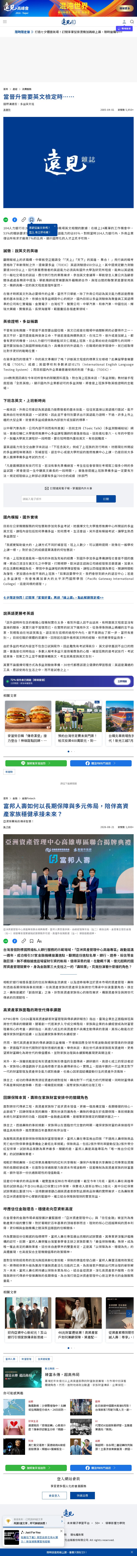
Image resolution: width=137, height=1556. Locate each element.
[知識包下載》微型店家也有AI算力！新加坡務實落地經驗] (12, 1537)
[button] (129, 717)
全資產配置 (44, 1359)
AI (96, 1421)
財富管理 (27, 1359)
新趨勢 (9, 771)
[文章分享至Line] (5, 219)
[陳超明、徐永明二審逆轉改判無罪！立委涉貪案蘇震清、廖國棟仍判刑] (81, 1446)
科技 (30, 1440)
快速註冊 (82, 1495)
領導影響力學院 (115, 1523)
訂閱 (106, 499)
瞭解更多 (125, 8)
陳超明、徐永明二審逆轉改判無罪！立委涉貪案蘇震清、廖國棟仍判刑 (114, 1447)
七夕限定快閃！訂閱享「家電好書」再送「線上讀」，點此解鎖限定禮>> (53, 597)
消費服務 (26, 89)
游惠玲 (7, 109)
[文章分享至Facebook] (15, 219)
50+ (97, 1523)
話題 (30, 1401)
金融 (15, 798)
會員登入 (54, 1496)
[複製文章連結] (24, 219)
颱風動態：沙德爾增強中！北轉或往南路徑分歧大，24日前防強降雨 (47, 1408)
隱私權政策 (77, 1534)
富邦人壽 (10, 1359)
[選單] (4, 21)
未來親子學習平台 (78, 1523)
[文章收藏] (32, 220)
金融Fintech (28, 798)
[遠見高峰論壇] (16, 8)
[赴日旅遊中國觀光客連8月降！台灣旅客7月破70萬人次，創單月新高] (81, 1407)
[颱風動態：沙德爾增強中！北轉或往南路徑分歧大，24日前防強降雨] (14, 1407)
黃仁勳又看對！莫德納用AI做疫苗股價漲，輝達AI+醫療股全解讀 (46, 1447)
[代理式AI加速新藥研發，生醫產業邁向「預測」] (81, 1427)
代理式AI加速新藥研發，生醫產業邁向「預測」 (113, 1427)
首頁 (5, 89)
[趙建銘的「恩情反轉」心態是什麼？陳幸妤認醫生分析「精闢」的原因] (14, 1427)
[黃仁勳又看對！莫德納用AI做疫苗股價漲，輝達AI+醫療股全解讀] (14, 1446)
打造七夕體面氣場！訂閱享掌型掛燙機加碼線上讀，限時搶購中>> (78, 32)
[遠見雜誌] (68, 21)
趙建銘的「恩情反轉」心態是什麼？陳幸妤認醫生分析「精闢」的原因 (47, 1427)
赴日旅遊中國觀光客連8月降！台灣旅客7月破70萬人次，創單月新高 (113, 1408)
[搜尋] (132, 21)
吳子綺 (7, 827)
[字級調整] (39, 219)
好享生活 (33, 1421)
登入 (31, 232)
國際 (97, 1401)
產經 (15, 89)
